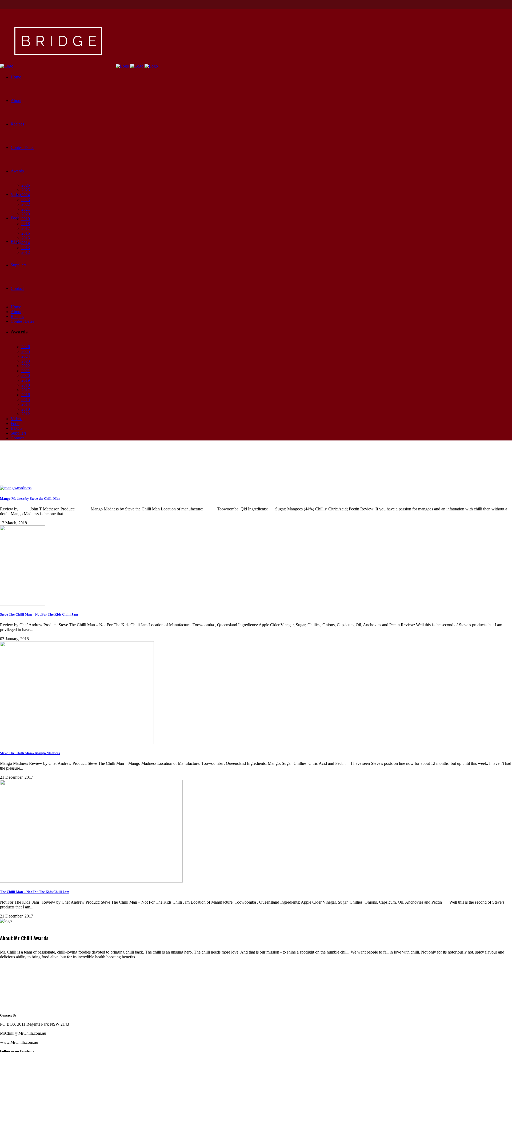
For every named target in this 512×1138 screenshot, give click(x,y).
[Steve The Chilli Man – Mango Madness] (77, 742)
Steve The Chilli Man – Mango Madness (30, 753)
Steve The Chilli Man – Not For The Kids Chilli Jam (39, 614)
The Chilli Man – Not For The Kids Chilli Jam (34, 892)
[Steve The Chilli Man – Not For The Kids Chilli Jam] (22, 604)
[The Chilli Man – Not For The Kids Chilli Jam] (91, 881)
